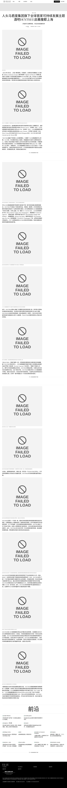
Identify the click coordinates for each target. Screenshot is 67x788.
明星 (19, 1)
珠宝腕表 (25, 1)
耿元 (28, 26)
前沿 (33, 709)
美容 (31, 1)
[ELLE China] (8, 1)
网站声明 (50, 766)
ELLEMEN (4, 766)
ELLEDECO (20, 766)
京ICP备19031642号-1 (20, 781)
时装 (14, 1)
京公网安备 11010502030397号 (32, 781)
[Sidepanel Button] (4, 1)
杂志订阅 (57, 1)
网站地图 (35, 766)
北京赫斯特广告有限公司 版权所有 (9, 781)
